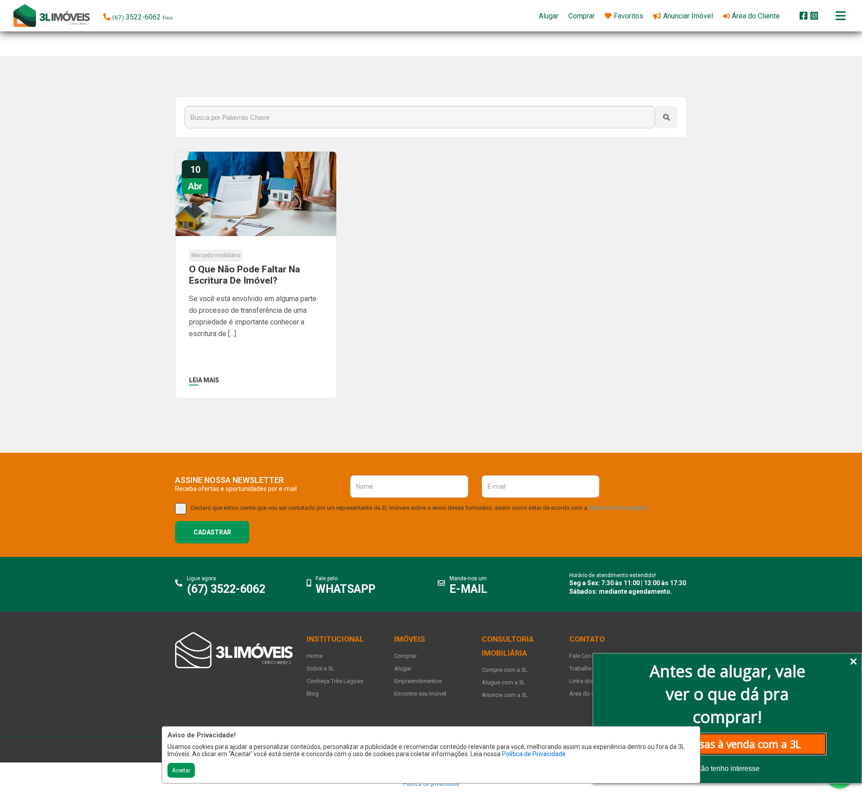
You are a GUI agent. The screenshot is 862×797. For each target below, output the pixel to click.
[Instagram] (814, 15)
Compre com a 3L (505, 669)
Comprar (405, 655)
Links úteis (583, 681)
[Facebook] (804, 15)
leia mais (204, 380)
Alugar (402, 668)
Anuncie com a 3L (505, 695)
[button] (160, 15)
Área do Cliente (589, 693)
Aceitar (181, 770)
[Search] (666, 117)
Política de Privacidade (534, 754)
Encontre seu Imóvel (420, 693)
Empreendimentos (418, 681)
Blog (313, 693)
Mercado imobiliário (215, 255)
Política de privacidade (431, 784)
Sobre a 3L (320, 668)
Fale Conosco (587, 655)
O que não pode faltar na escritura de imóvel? (244, 275)
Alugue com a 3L (503, 682)
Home (314, 655)
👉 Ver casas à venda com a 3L (727, 744)
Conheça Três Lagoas (335, 681)
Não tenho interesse (727, 768)
